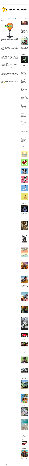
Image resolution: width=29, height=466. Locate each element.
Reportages (22, 140)
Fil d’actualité (9, 5)
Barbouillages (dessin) (23, 116)
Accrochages (22, 112)
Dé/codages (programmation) (24, 120)
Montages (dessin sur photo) (24, 133)
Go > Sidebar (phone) (3, 5)
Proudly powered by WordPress (4, 464)
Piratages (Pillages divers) (24, 137)
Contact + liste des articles (19, 5)
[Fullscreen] (27, 336)
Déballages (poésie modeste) (24, 122)
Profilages (22, 138)
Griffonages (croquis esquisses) (24, 129)
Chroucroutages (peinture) (24, 119)
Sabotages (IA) (22, 141)
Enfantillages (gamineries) (24, 128)
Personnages (22, 136)
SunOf (2, 88)
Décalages (22, 124)
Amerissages (22, 113)
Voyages (22, 146)
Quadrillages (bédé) (23, 139)
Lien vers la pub (24, 288)
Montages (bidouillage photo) (24, 131)
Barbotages (22, 115)
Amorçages (22, 114)
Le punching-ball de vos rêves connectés (9, 18)
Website (14, 5)
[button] (24, 323)
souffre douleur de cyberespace (7, 87)
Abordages (22, 111)
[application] (24, 323)
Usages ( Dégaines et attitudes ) (24, 144)
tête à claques (12, 87)
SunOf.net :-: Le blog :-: (6, 1)
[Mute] (26, 336)
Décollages (22, 125)
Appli (25, 5)
